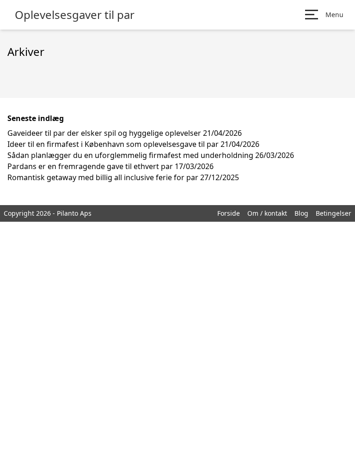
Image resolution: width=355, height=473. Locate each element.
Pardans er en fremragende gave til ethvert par (90, 166)
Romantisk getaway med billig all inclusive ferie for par (102, 177)
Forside (228, 213)
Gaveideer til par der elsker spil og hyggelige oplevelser (104, 133)
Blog (301, 213)
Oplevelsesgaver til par (75, 14)
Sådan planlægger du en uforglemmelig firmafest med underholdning (130, 155)
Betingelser (333, 213)
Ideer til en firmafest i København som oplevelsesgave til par (113, 144)
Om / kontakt (267, 213)
